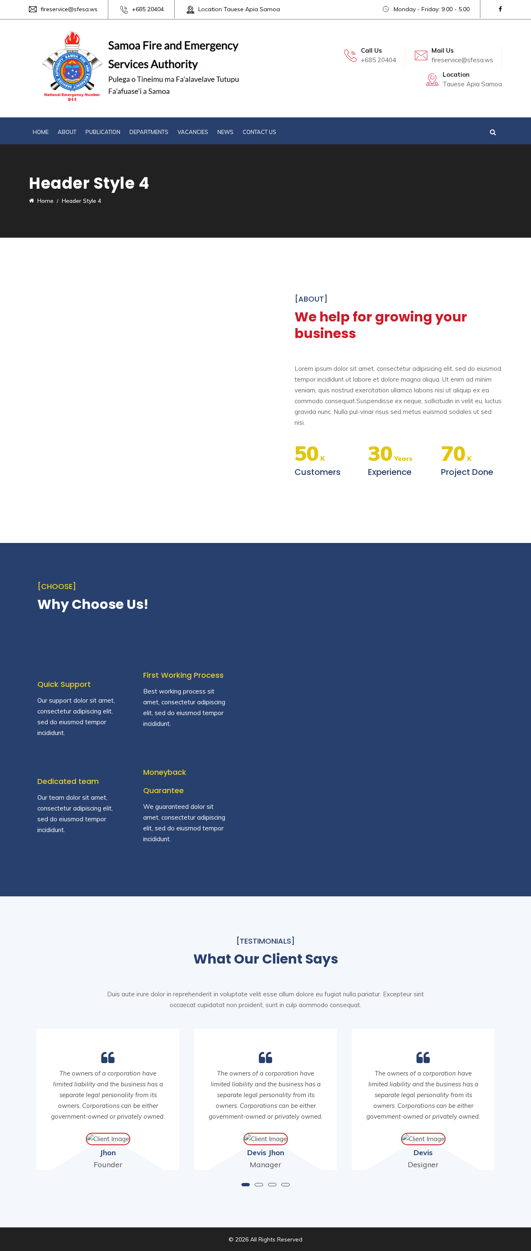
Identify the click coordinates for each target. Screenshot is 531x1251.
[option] (265, 1099)
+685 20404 (148, 9)
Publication (102, 132)
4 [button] (285, 1184)
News (225, 132)
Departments (148, 132)
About (67, 132)
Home (41, 132)
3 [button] (272, 1184)
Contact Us (259, 132)
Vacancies (193, 132)
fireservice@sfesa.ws (69, 9)
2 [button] (259, 1184)
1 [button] (245, 1184)
